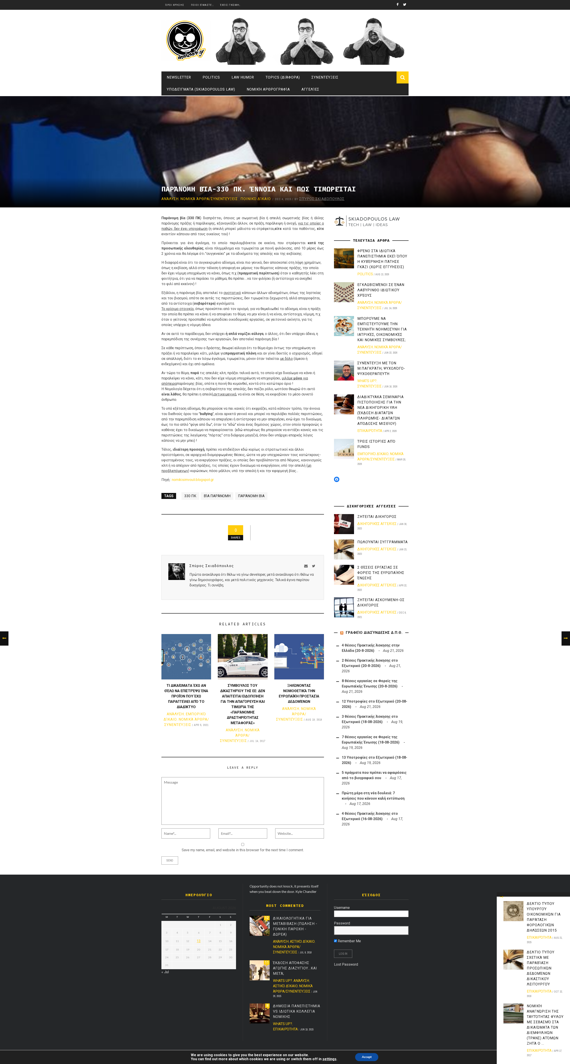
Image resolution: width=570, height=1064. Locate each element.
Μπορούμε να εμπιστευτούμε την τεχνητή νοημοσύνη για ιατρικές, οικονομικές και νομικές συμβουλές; (382, 329)
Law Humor (243, 77)
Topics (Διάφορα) (283, 77)
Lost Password (346, 964)
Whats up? (367, 381)
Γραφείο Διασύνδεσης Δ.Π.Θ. (374, 632)
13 (199, 941)
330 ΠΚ (190, 496)
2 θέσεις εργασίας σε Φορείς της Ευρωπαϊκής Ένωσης (380, 572)
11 (267, 962)
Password (342, 923)
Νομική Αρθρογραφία (268, 89)
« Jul (165, 972)
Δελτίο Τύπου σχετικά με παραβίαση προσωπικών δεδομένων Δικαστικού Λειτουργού (540, 968)
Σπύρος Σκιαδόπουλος (321, 199)
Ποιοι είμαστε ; (202, 5)
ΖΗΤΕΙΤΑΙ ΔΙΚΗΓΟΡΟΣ (377, 517)
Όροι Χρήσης (174, 5)
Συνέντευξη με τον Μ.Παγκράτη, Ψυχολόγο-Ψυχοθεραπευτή (381, 368)
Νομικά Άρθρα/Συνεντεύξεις (209, 199)
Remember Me (349, 941)
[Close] (502, 897)
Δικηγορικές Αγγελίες (377, 524)
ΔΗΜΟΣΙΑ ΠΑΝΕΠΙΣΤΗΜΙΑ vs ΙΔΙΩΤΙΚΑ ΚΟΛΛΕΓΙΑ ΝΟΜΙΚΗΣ (296, 1011)
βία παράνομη (217, 496)
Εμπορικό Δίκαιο (373, 454)
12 (267, 918)
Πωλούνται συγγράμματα (382, 542)
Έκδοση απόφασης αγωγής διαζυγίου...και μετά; (295, 968)
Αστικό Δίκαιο (302, 941)
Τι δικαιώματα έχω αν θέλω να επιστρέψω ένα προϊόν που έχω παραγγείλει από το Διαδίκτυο (186, 696)
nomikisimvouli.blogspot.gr (193, 480)
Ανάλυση (170, 199)
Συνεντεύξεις (324, 77)
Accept (367, 1057)
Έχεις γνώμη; (230, 5)
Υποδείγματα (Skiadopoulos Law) (201, 89)
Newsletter (179, 77)
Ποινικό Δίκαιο (255, 199)
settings (329, 1059)
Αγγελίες (310, 89)
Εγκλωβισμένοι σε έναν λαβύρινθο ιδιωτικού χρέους (380, 290)
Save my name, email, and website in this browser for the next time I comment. (243, 850)
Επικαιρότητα (539, 937)
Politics (211, 77)
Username (342, 908)
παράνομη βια (251, 496)
